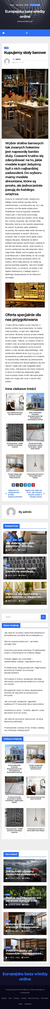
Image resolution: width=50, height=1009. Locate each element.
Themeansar (24, 993)
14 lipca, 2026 (14, 905)
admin (18, 59)
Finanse (16, 998)
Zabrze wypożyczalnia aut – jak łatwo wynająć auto (24, 899)
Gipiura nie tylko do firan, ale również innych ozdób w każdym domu (33, 493)
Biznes (8, 540)
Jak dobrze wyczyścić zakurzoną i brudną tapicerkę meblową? (20, 546)
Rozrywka (44, 998)
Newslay (39, 990)
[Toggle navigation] (27, 33)
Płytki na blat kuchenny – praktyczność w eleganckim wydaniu (24, 596)
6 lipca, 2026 (14, 957)
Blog (14, 540)
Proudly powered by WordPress (17, 990)
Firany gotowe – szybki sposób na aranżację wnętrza (21, 571)
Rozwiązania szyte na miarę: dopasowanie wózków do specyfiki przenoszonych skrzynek (23, 692)
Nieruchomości (33, 998)
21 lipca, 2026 (14, 878)
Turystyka (27, 1004)
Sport (20, 1004)
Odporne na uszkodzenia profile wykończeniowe (15, 493)
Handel (23, 998)
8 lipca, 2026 (14, 931)
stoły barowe (33, 353)
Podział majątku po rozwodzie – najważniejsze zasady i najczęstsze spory (23, 953)
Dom (6, 48)
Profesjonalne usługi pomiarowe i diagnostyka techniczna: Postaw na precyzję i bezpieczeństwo (25, 670)
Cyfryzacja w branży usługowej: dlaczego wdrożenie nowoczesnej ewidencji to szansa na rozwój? (24, 681)
